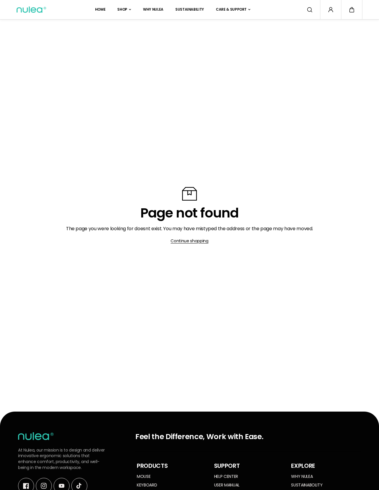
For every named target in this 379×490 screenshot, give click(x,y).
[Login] (331, 10)
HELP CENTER (226, 476)
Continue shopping (189, 241)
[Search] (310, 10)
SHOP (122, 9)
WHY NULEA (153, 9)
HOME (100, 9)
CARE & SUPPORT (231, 9)
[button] (352, 10)
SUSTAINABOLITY (306, 485)
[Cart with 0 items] (352, 10)
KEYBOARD (147, 485)
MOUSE (143, 476)
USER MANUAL (227, 485)
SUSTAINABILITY (189, 9)
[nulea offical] (31, 9)
